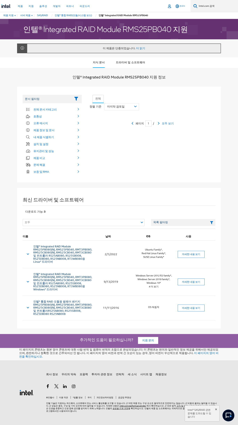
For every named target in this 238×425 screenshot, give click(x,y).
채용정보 (161, 374)
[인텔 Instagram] (74, 387)
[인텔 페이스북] (48, 387)
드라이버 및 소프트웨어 (130, 62)
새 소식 (132, 374)
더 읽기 (140, 48)
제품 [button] (20, 6)
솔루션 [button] (43, 6)
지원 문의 (148, 340)
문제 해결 (39, 164)
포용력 (84, 374)
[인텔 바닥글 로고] (27, 392)
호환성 (37, 116)
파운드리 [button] (85, 6)
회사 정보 (52, 374)
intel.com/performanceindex (133, 405)
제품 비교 (39, 158)
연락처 (120, 374)
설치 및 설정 (40, 144)
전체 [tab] (98, 98)
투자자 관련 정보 (101, 374)
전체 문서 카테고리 (45, 109)
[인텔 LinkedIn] (65, 387)
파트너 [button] (70, 6)
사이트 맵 (146, 374)
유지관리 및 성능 (43, 151)
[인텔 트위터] (56, 387)
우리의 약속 (69, 374)
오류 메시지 (40, 123)
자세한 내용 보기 (191, 254)
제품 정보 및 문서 (44, 130)
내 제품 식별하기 (43, 137)
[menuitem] (25, 15)
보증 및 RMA (41, 171)
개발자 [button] (57, 6)
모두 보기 (168, 123)
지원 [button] (31, 6)
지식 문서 (99, 62)
